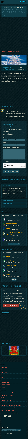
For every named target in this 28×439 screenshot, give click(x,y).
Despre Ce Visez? (5, 382)
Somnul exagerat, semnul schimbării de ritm (10, 392)
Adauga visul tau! (11, 305)
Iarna (4, 207)
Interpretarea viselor (13, 51)
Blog (2, 377)
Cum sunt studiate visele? (7, 395)
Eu (6, 109)
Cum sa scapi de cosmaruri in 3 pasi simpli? (10, 407)
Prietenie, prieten (7, 203)
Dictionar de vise (5, 369)
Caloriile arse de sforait (6, 400)
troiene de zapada (11, 265)
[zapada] (14, 60)
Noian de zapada (8, 200)
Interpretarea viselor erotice (7, 410)
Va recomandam (5, 379)
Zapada (8, 270)
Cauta (18, 430)
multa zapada (9, 239)
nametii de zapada (11, 219)
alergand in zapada (11, 261)
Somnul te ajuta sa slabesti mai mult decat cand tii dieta (13, 405)
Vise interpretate (13, 243)
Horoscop (3, 374)
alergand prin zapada (11, 223)
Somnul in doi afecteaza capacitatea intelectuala (12, 402)
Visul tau (3, 397)
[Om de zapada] (5, 190)
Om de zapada (7, 185)
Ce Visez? (23, 2)
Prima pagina (4, 367)
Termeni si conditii (5, 384)
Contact (3, 387)
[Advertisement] (14, 33)
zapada (8, 228)
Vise (13, 279)
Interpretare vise (5, 372)
